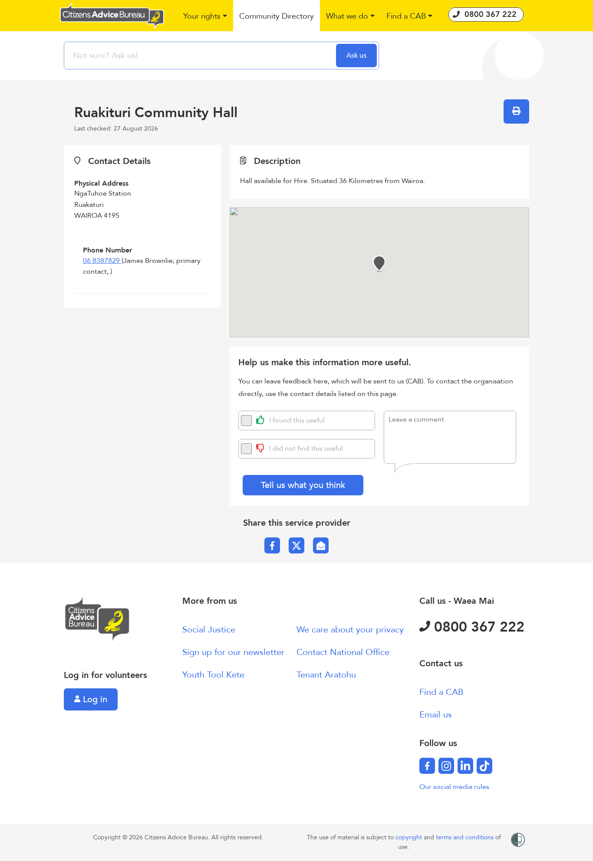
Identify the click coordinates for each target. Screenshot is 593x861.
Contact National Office (342, 652)
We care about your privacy (350, 629)
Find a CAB (441, 692)
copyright (409, 837)
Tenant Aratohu (326, 675)
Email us (435, 714)
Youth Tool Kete (213, 675)
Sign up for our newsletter (233, 652)
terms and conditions (465, 837)
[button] (206, 16)
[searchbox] (201, 55)
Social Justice (208, 629)
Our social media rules (454, 787)
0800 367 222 (477, 627)
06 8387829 (102, 260)
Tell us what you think (303, 485)
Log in (93, 699)
